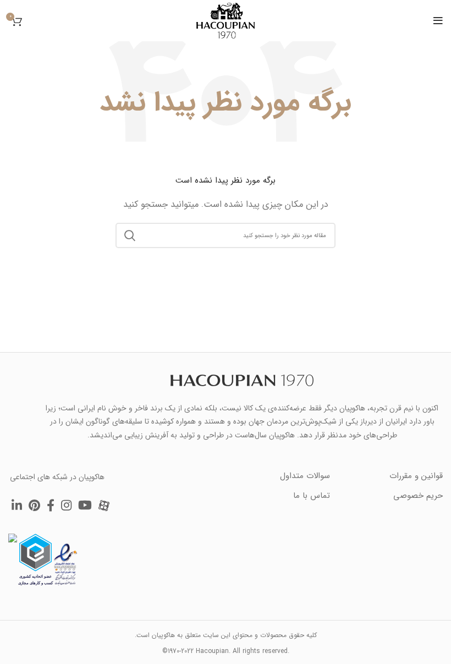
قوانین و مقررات (416, 475)
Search (130, 235)
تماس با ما (311, 495)
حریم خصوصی (418, 495)
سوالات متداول (305, 475)
